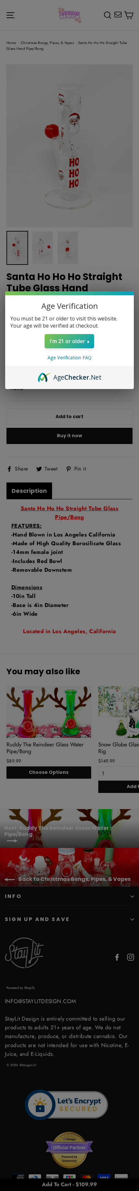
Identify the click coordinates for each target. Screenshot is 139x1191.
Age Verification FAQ (69, 357)
